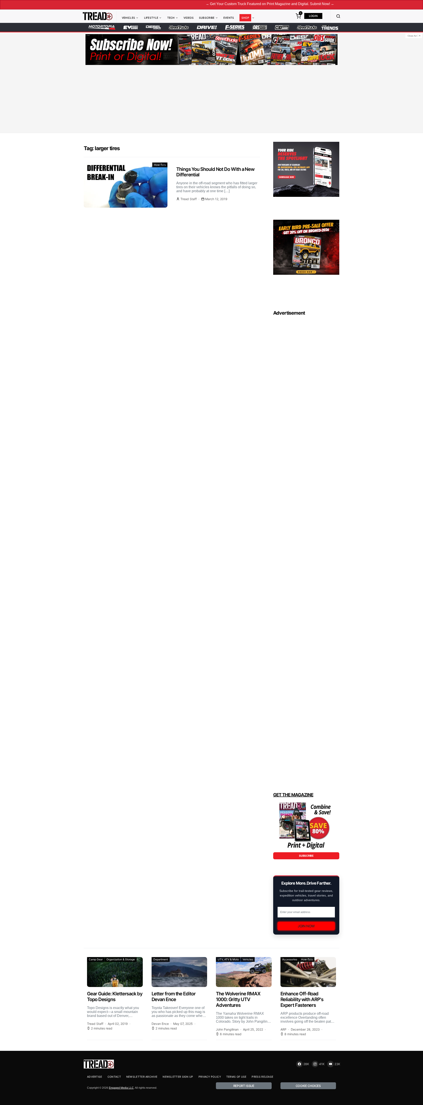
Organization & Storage (120, 959)
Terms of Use (236, 1076)
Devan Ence (160, 1024)
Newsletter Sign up (178, 1076)
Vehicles (128, 17)
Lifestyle (151, 17)
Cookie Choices (308, 1086)
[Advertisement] (211, 100)
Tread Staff (188, 199)
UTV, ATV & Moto (228, 959)
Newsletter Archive (141, 1076)
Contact (114, 1076)
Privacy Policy (210, 1076)
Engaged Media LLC (121, 1087)
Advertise (94, 1076)
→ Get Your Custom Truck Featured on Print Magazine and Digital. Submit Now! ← (232, 4)
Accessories (289, 959)
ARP (283, 1029)
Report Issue (243, 1086)
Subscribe (207, 17)
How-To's (160, 164)
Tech (171, 17)
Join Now (306, 926)
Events (228, 17)
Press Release (262, 1076)
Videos (189, 17)
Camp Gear (96, 959)
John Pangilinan (227, 1029)
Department (160, 959)
